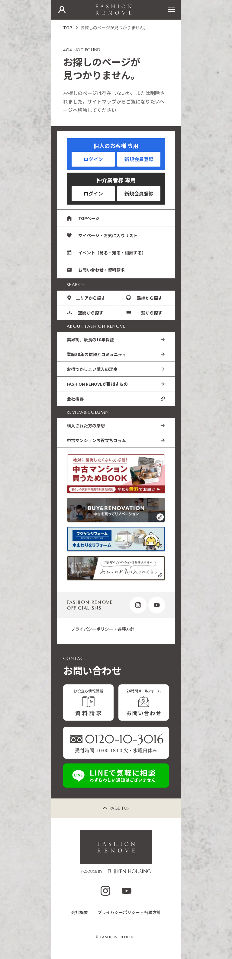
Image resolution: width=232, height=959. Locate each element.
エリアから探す (90, 298)
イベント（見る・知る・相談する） (112, 253)
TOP (67, 27)
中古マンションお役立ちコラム (96, 440)
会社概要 (75, 399)
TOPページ (89, 218)
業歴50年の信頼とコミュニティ (96, 354)
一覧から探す (149, 313)
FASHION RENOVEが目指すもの (97, 384)
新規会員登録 (138, 159)
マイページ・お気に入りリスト (107, 235)
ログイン (93, 159)
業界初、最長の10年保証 (90, 339)
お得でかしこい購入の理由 (92, 369)
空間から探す (90, 313)
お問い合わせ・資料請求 (101, 270)
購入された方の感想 (86, 425)
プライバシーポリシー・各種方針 (102, 629)
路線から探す (149, 298)
